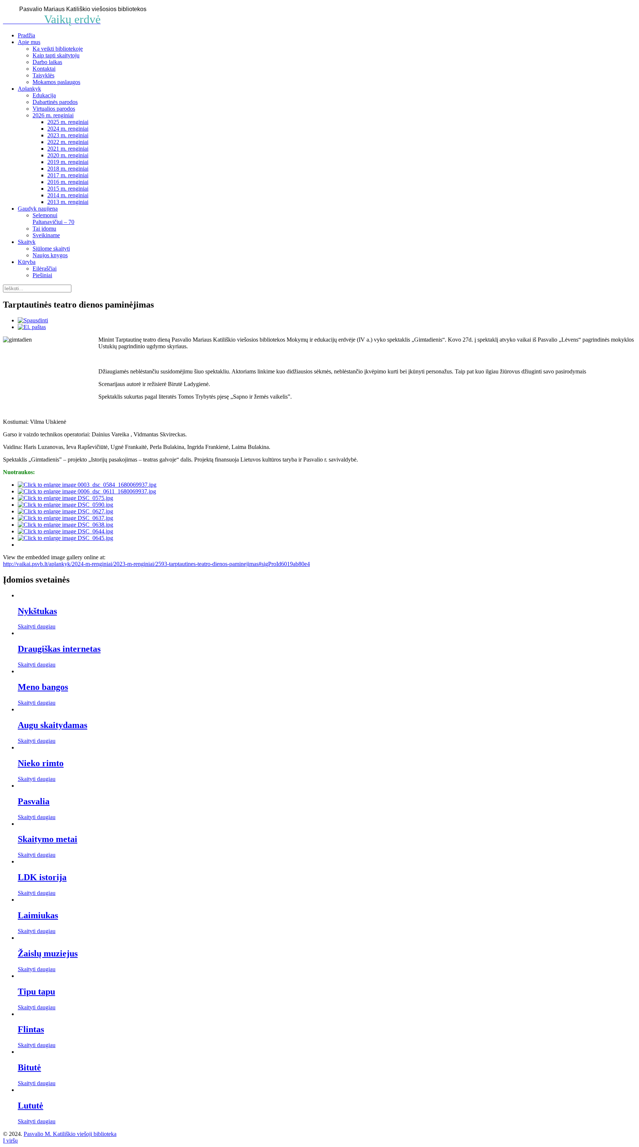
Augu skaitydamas (52, 725)
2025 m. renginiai (67, 122)
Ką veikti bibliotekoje (58, 49)
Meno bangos (43, 687)
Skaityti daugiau (36, 626)
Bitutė (29, 1067)
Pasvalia (34, 801)
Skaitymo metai (47, 839)
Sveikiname (46, 235)
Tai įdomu (44, 228)
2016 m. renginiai (67, 182)
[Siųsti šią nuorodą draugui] (32, 327)
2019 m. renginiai (67, 162)
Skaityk (27, 242)
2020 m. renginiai (67, 155)
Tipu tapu (36, 991)
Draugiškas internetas (59, 649)
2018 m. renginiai (67, 168)
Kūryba (27, 262)
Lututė (30, 1105)
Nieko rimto (41, 763)
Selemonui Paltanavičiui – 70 (53, 218)
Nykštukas (37, 611)
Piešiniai (42, 275)
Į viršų (10, 1140)
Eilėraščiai (45, 268)
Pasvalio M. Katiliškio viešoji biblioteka (70, 1134)
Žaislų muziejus (48, 953)
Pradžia (26, 35)
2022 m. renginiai (67, 142)
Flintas (31, 1029)
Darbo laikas (47, 62)
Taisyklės (43, 75)
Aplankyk (29, 88)
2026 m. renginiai (53, 115)
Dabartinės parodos (55, 102)
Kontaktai (44, 69)
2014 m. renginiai (67, 195)
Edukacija (44, 95)
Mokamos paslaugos (56, 82)
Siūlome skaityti (51, 248)
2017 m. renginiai (67, 175)
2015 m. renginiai (67, 188)
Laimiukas (38, 915)
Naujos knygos (50, 255)
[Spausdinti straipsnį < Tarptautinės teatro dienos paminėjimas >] (33, 320)
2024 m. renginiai (67, 128)
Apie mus (29, 42)
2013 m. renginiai (67, 202)
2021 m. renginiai (67, 148)
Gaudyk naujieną (38, 208)
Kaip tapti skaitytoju (56, 55)
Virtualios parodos (54, 108)
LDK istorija (42, 877)
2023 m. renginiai (67, 135)
